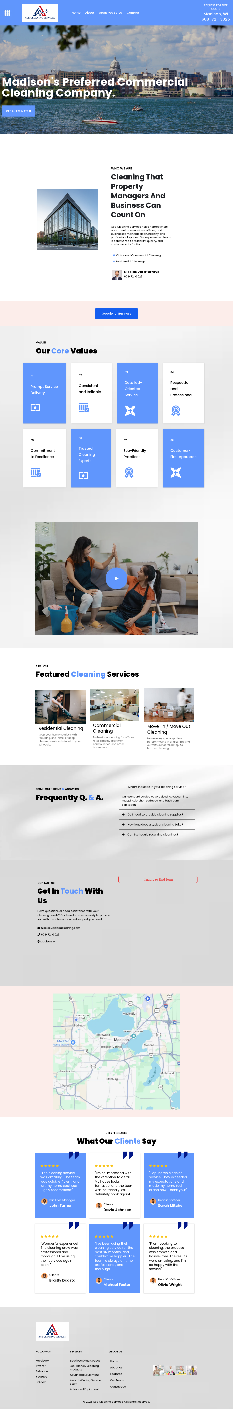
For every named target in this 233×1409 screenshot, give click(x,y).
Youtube (42, 1376)
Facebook (42, 1360)
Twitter (41, 1366)
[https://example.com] (116, 578)
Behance (42, 1371)
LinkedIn (41, 1382)
